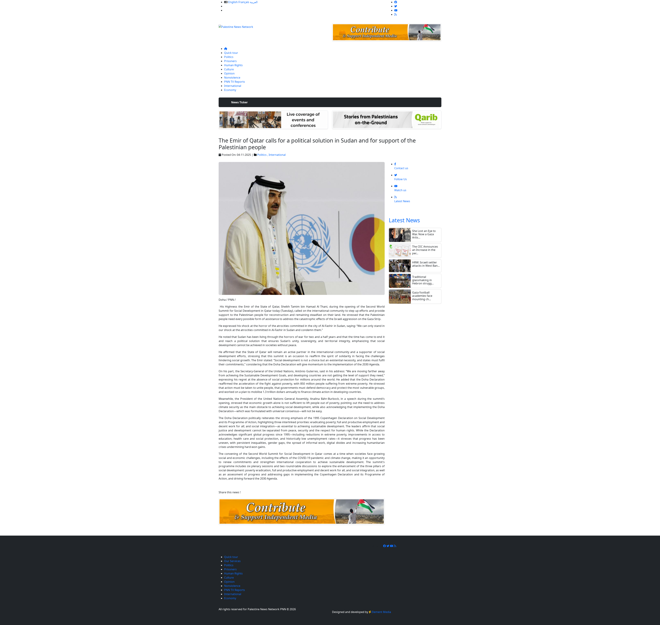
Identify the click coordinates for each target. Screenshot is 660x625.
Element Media (381, 612)
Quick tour (231, 53)
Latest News (404, 220)
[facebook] (395, 2)
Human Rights (233, 65)
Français (243, 2)
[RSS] (395, 14)
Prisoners (230, 61)
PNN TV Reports (234, 82)
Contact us (231, 10)
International (232, 86)
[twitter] (395, 6)
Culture (229, 69)
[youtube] (395, 10)
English (233, 2)
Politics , (263, 155)
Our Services (232, 6)
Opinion (229, 73)
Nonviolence (232, 77)
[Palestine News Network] (236, 26)
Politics (228, 57)
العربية (253, 2)
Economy (230, 90)
